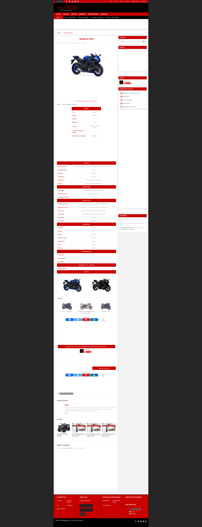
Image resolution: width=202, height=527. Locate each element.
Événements (82, 14)
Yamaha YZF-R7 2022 (66, 311)
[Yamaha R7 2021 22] (101, 283)
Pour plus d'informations (125, 227)
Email (132, 229)
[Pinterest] (86, 319)
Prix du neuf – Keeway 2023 (70, 17)
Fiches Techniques (93, 14)
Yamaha (78, 43)
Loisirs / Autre (126, 100)
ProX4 (94, 136)
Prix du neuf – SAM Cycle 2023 (85, 17)
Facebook (124, 229)
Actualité (66, 14)
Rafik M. (67, 405)
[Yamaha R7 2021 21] (72, 283)
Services (125, 103)
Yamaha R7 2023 (105, 311)
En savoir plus (106, 500)
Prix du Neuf (104, 14)
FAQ (58, 505)
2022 (61, 393)
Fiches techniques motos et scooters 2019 (108, 435)
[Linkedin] (94, 319)
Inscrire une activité (135, 1)
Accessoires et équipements (130, 93)
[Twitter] (78, 319)
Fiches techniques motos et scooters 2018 (93, 435)
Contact (121, 1)
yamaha (70, 393)
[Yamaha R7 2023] (106, 305)
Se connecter (143, 1)
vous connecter (67, 448)
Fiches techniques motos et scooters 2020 (79, 435)
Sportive (65, 393)
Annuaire (73, 14)
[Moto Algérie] (67, 7)
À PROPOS (59, 500)
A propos (116, 1)
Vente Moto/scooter (127, 106)
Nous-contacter (106, 505)
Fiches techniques (68, 33)
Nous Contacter (61, 508)
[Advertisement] (118, 7)
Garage (125, 96)
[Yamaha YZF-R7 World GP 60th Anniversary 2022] (86, 305)
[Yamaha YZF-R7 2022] (67, 305)
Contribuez (127, 1)
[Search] (144, 41)
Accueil (110, 1)
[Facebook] (70, 319)
